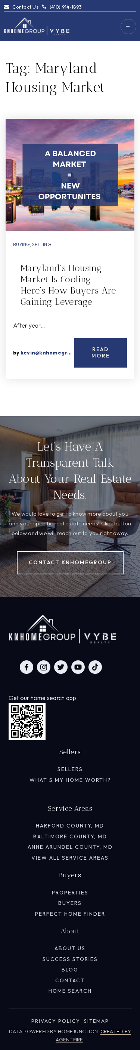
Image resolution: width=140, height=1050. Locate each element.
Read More (100, 352)
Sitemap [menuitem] (96, 1021)
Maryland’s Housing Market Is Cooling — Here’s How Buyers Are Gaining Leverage (68, 284)
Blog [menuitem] (70, 969)
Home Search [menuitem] (70, 991)
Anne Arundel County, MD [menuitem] (70, 847)
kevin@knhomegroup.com (55, 352)
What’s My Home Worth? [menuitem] (70, 780)
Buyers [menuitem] (70, 903)
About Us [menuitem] (70, 948)
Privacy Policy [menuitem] (55, 1021)
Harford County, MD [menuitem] (70, 825)
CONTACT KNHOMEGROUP (70, 562)
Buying (21, 244)
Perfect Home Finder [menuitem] (70, 914)
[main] (70, 208)
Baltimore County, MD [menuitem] (70, 836)
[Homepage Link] (37, 26)
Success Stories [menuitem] (70, 959)
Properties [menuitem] (70, 892)
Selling (41, 244)
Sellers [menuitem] (70, 769)
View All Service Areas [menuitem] (70, 857)
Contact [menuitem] (70, 980)
